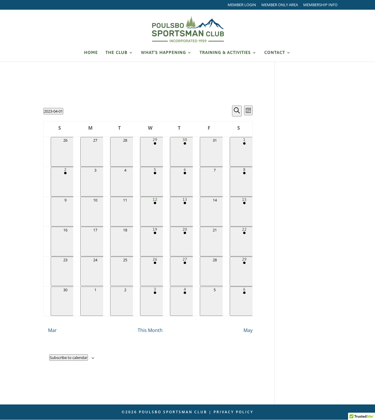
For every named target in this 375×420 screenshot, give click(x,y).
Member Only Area (279, 5)
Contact (274, 52)
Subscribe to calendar (68, 357)
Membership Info (320, 5)
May (248, 330)
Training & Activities (225, 52)
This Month (150, 330)
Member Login (242, 5)
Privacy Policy (233, 411)
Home (91, 52)
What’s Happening (163, 52)
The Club (116, 52)
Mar (52, 330)
